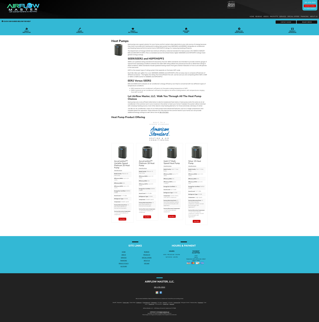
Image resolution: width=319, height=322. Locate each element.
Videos (266, 16)
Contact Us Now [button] (310, 6)
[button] (285, 22)
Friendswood (146, 302)
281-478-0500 (164, 112)
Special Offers (293, 16)
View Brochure (118, 170)
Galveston (154, 302)
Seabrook (151, 304)
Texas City (165, 304)
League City (177, 302)
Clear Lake (126, 302)
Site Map (146, 263)
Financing (305, 16)
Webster (172, 304)
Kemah (165, 302)
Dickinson (139, 302)
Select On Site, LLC (164, 312)
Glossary (123, 266)
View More (122, 219)
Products (274, 16)
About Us (314, 16)
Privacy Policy (124, 263)
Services (282, 16)
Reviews (258, 16)
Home (252, 16)
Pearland (200, 302)
